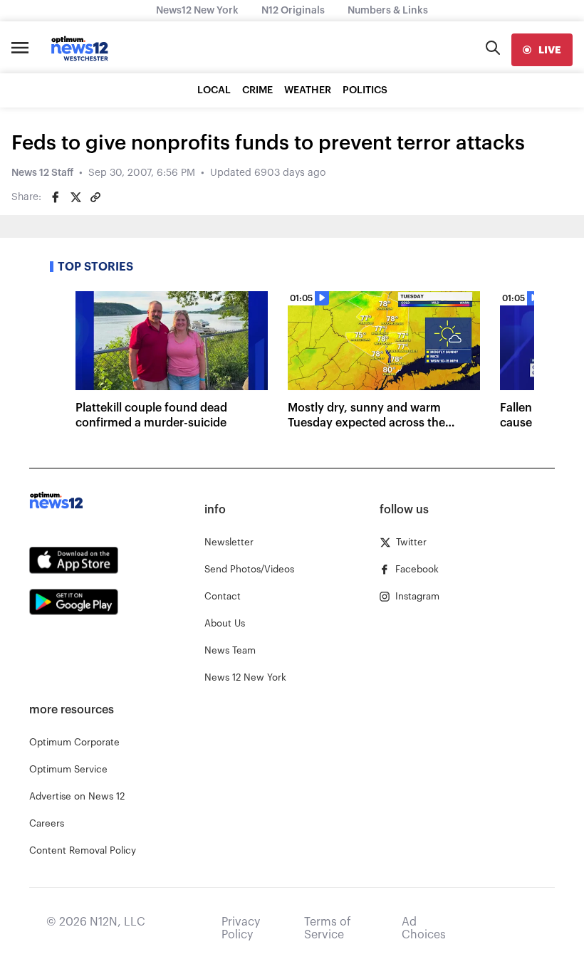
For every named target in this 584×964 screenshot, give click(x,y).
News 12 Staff (42, 173)
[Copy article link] (95, 197)
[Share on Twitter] (75, 197)
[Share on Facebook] (55, 197)
